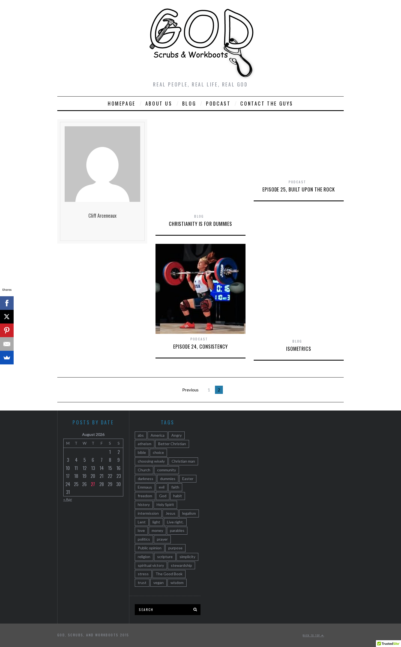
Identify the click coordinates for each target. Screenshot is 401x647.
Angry (176, 435)
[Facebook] (7, 303)
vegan (158, 582)
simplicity (187, 556)
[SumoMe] (7, 357)
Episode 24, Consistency (200, 346)
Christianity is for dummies (200, 223)
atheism (144, 443)
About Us (158, 103)
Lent (142, 522)
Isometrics (298, 348)
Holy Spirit (165, 504)
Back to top (312, 635)
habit (177, 495)
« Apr (67, 499)
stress (143, 573)
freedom (145, 495)
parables (177, 530)
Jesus (170, 513)
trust (142, 582)
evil (161, 487)
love (141, 530)
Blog (189, 103)
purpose (175, 548)
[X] (7, 317)
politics (144, 539)
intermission (148, 513)
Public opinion (149, 548)
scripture (165, 556)
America (157, 435)
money (157, 530)
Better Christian (172, 443)
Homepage (122, 103)
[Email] (7, 344)
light (156, 522)
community (166, 470)
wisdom (177, 582)
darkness (145, 478)
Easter (187, 478)
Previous (190, 389)
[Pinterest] (7, 330)
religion (144, 556)
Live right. (175, 522)
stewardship (181, 565)
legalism (189, 513)
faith (175, 487)
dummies (167, 478)
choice (158, 452)
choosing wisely (151, 461)
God (162, 495)
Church (144, 470)
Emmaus (145, 487)
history (144, 504)
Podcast (218, 103)
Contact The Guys (266, 103)
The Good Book (168, 573)
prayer (162, 539)
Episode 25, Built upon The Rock (298, 189)
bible (142, 452)
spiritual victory (151, 565)
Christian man (183, 461)
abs (141, 435)
